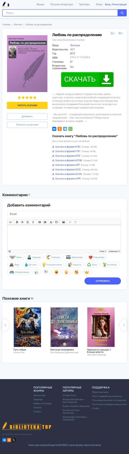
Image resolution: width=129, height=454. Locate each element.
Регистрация (119, 4)
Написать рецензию (27, 124)
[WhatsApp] (70, 129)
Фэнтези (18, 24)
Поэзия (37, 407)
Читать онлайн (27, 105)
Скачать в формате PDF (76, 155)
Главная (6, 24)
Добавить (27, 116)
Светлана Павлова (96, 354)
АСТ (72, 49)
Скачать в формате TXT (75, 151)
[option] (29, 330)
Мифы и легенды (42, 403)
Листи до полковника (62, 349)
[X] (14, 440)
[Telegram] (65, 129)
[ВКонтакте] (54, 129)
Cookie (95, 408)
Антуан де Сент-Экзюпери (72, 411)
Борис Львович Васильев (76, 406)
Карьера (37, 399)
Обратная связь (100, 392)
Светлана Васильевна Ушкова (68, 39)
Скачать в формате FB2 (76, 146)
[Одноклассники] (60, 129)
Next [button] (123, 325)
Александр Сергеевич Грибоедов (75, 418)
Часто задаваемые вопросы (107, 396)
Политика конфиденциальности (109, 404)
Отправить (103, 281)
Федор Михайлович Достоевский (73, 400)
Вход (108, 4)
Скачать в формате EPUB (76, 160)
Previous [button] (5, 325)
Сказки (37, 411)
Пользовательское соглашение (109, 400)
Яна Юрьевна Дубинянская (64, 352)
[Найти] (122, 12)
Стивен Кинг (69, 395)
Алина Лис (19, 352)
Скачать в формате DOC (76, 169)
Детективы (39, 395)
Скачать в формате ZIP (75, 165)
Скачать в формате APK (76, 178)
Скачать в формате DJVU (76, 174)
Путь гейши (19, 349)
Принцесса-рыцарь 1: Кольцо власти (99, 350)
